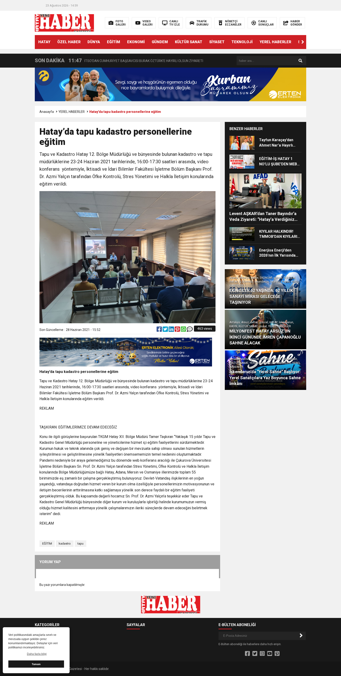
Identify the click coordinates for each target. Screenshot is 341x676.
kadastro (65, 543)
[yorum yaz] (190, 330)
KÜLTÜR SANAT (188, 42)
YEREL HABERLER (275, 42)
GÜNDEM (160, 42)
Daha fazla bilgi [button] (37, 654)
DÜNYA (93, 42)
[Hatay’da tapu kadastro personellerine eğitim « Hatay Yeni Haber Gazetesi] (64, 22)
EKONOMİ (136, 42)
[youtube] (269, 653)
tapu (80, 543)
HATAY (44, 42)
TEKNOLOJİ (242, 42)
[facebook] (160, 330)
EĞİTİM (113, 42)
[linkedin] (172, 330)
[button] (302, 42)
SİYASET (217, 42)
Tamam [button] (36, 664)
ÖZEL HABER (68, 42)
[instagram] (262, 653)
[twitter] (166, 330)
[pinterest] (178, 330)
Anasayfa (46, 112)
